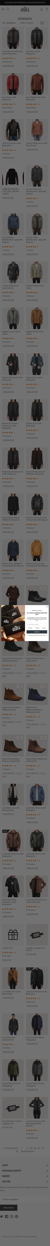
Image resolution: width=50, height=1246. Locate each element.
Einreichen (36, 631)
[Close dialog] (47, 606)
